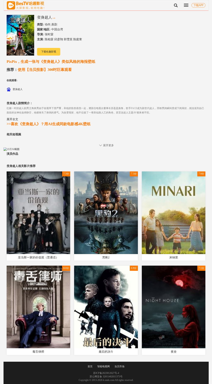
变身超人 (44, 17)
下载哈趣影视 (48, 51)
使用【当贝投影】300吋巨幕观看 (39, 70)
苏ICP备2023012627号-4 (106, 373)
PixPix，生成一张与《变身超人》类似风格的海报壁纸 (51, 61)
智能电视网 (103, 366)
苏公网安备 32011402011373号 (106, 376)
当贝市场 (119, 366)
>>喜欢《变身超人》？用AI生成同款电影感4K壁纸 (48, 124)
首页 (90, 366)
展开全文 (12, 119)
